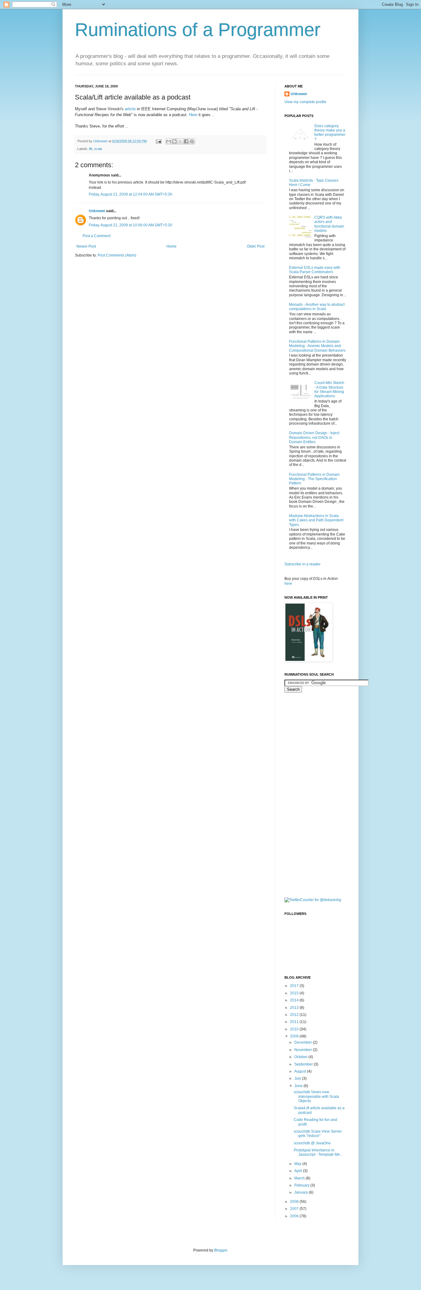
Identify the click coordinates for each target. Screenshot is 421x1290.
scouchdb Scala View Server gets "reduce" (318, 1133)
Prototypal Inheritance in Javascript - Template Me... (318, 1152)
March (300, 1178)
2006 (295, 1216)
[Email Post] (158, 141)
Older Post (255, 246)
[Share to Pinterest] (192, 141)
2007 (295, 1209)
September (304, 1064)
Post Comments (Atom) (117, 255)
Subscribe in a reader (302, 564)
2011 (295, 1022)
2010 (295, 1029)
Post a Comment (96, 236)
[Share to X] (180, 141)
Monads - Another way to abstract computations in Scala (317, 306)
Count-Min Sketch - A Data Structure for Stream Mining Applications (329, 389)
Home (171, 246)
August (300, 1071)
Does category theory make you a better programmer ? (329, 132)
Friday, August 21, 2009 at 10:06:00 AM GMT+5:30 (130, 225)
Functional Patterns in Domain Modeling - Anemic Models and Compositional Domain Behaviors (317, 346)
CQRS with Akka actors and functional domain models (329, 224)
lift (90, 149)
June (299, 1086)
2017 (295, 986)
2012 (295, 1015)
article (130, 109)
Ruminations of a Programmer (198, 29)
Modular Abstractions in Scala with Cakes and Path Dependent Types (316, 520)
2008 (295, 1201)
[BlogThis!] (174, 141)
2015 (295, 993)
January (301, 1192)
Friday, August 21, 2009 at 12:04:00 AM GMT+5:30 (130, 194)
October (301, 1057)
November (303, 1050)
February (302, 1185)
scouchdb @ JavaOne (312, 1143)
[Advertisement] (309, 794)
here (288, 583)
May (298, 1164)
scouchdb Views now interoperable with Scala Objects (316, 1096)
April (298, 1171)
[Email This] (169, 141)
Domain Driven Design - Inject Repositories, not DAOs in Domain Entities (314, 437)
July (298, 1078)
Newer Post (86, 246)
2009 (295, 1036)
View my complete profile (305, 102)
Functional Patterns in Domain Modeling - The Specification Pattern (314, 479)
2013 (295, 1007)
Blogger (220, 1250)
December (303, 1042)
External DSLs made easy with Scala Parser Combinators (314, 269)
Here (193, 114)
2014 (295, 1000)
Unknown (97, 211)
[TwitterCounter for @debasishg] (312, 900)
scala (98, 149)
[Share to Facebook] (186, 141)
